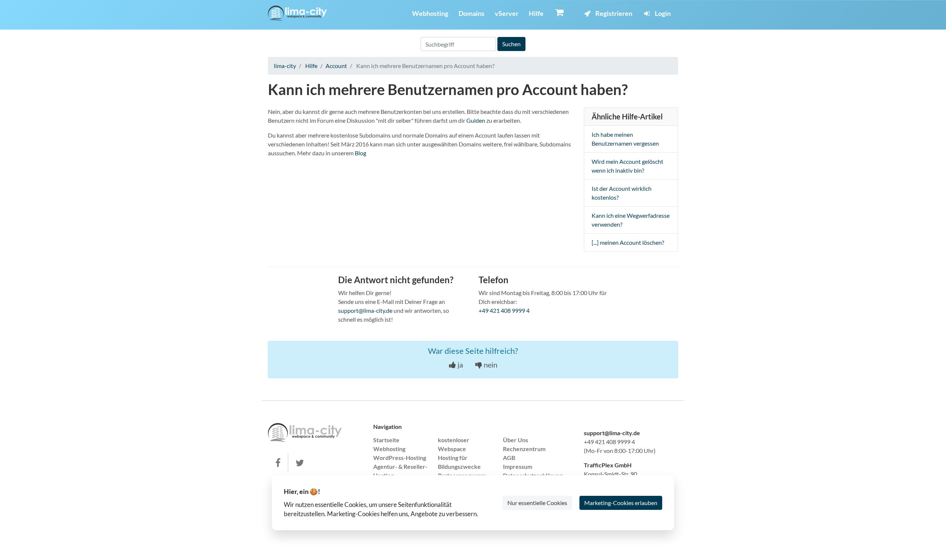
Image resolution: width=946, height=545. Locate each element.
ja (459, 364)
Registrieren (613, 13)
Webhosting (430, 13)
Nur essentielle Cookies (537, 502)
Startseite (386, 439)
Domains (471, 13)
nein (489, 364)
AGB (509, 457)
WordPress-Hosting (399, 457)
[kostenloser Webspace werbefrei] (297, 13)
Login (662, 13)
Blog (360, 152)
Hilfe (536, 13)
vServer (506, 13)
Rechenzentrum (524, 448)
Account (336, 65)
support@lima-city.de (365, 310)
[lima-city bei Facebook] (278, 463)
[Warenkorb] (559, 12)
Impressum (517, 466)
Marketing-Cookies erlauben (620, 502)
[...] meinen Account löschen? (628, 242)
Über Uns (515, 439)
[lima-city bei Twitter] (300, 463)
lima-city (285, 65)
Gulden (475, 120)
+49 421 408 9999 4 (504, 310)
